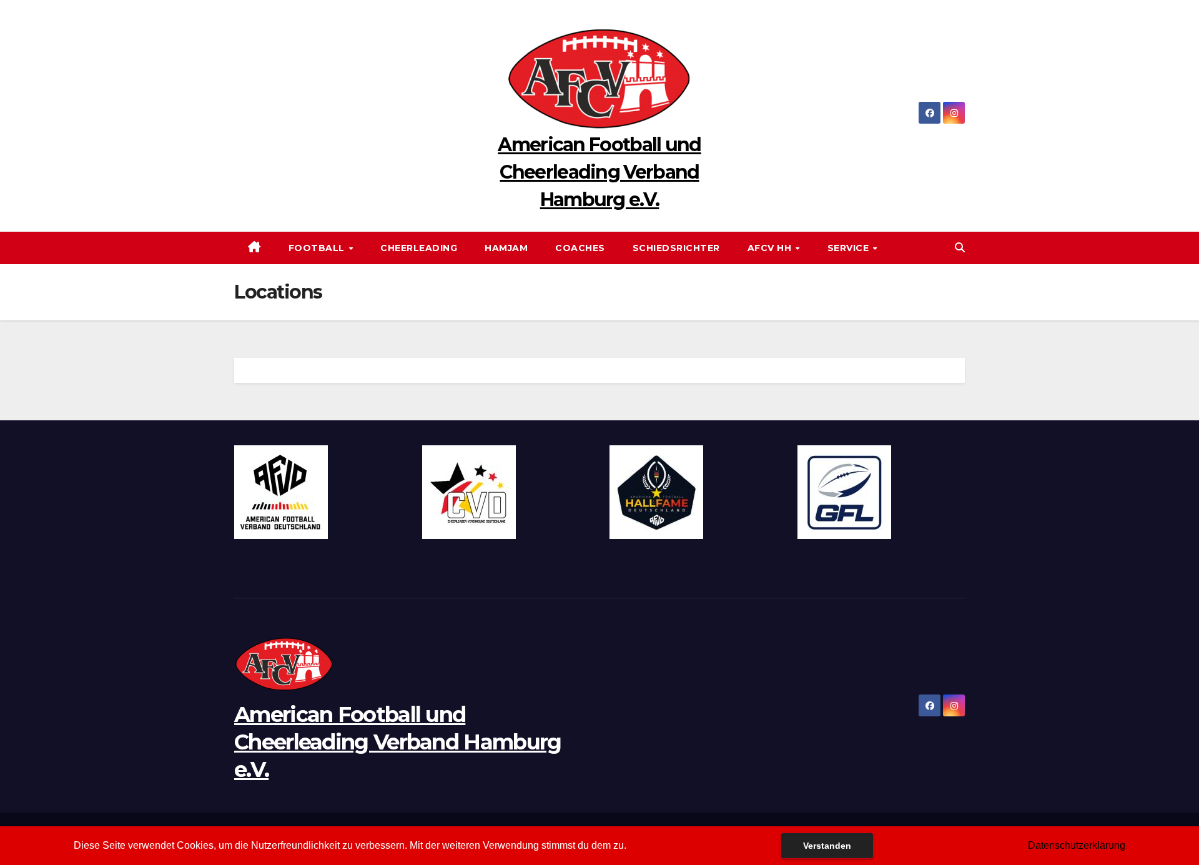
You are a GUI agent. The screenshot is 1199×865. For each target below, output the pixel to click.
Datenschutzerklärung (1076, 845)
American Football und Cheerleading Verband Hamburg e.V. (599, 172)
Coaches (580, 248)
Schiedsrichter (676, 248)
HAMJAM (506, 248)
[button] (960, 247)
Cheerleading (418, 248)
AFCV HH (771, 248)
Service (849, 248)
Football (318, 248)
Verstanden (827, 846)
